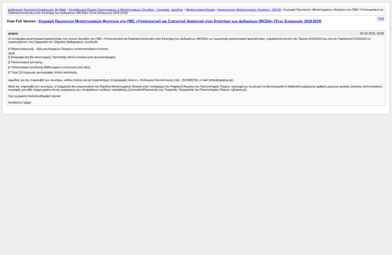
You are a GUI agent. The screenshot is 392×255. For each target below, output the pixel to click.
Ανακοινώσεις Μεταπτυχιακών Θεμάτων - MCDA (249, 9)
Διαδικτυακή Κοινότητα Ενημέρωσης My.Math (37, 9)
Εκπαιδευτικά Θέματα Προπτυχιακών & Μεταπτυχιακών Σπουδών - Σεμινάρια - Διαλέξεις (126, 9)
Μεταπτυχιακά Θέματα (200, 9)
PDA (381, 18)
